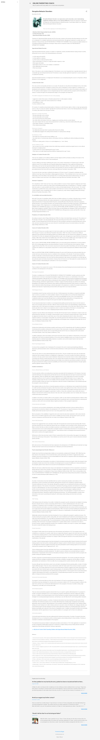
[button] (86, 11)
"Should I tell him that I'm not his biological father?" (46, 713)
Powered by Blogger (59, 731)
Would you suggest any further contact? (43, 697)
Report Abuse (60, 737)
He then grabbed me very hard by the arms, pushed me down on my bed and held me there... (57, 681)
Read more (84, 693)
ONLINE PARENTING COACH (43, 3)
